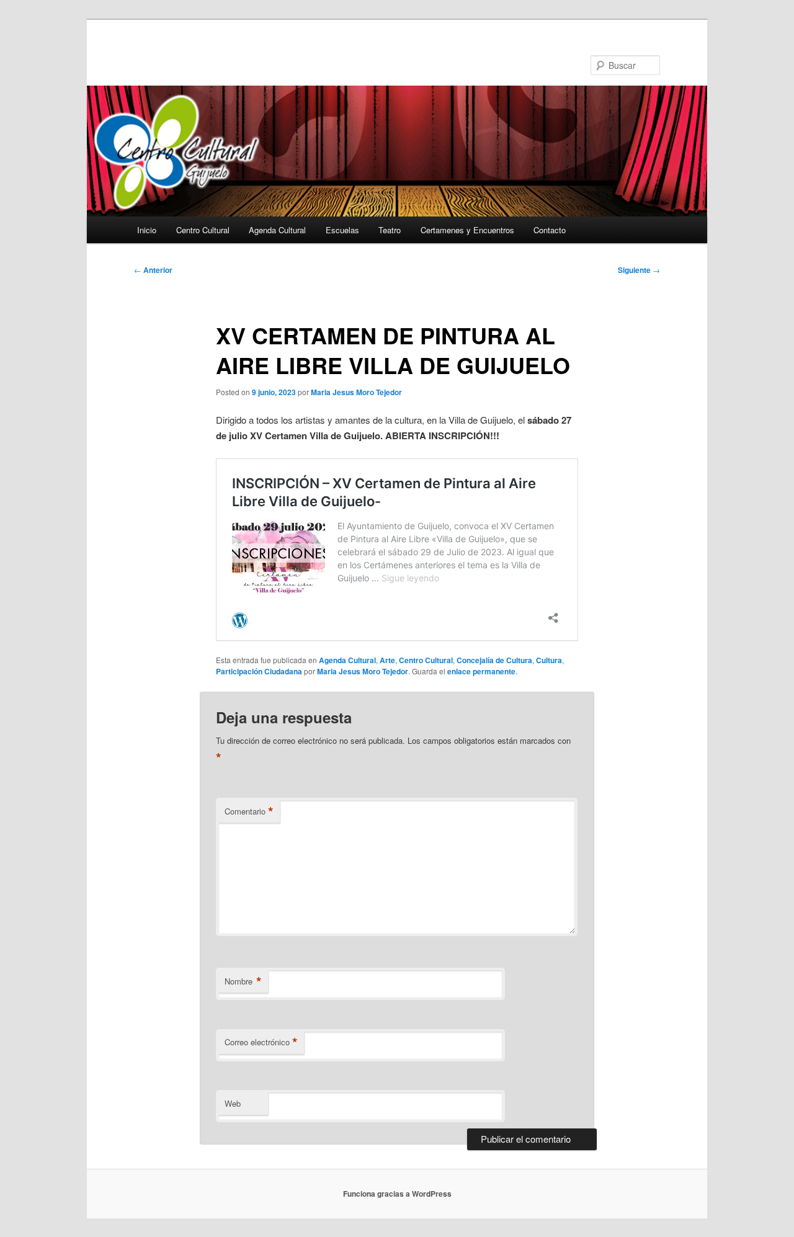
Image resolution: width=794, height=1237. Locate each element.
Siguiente (639, 269)
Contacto (549, 230)
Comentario (249, 811)
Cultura (549, 660)
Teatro (389, 230)
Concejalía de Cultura (494, 660)
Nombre (243, 981)
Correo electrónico (261, 1042)
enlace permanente (481, 671)
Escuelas (342, 230)
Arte (387, 660)
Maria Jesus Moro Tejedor (356, 392)
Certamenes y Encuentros (467, 230)
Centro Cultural (203, 230)
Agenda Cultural (277, 230)
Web (233, 1103)
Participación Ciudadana (259, 671)
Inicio (146, 230)
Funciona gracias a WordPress (397, 1193)
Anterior (153, 269)
